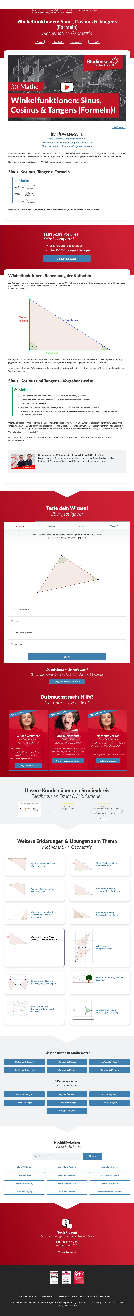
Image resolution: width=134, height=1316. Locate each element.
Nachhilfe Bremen (110, 1183)
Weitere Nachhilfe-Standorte (109, 1191)
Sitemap (89, 1296)
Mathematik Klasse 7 (109, 1062)
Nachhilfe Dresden (67, 1191)
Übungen (76, 42)
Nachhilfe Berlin (24, 1167)
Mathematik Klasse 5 (24, 1062)
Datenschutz (76, 1296)
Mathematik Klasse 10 (109, 1070)
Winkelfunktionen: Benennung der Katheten (66, 143)
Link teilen (119, 127)
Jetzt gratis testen (67, 258)
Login (109, 1296)
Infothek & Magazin (28, 1296)
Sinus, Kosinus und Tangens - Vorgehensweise (66, 146)
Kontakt (100, 1296)
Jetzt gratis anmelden (28, 765)
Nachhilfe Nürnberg (109, 1167)
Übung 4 (114, 525)
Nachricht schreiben (67, 1251)
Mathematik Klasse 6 (67, 1062)
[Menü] (38, 806)
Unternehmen (47, 1296)
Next (122, 811)
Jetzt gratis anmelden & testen (67, 681)
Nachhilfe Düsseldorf (67, 1175)
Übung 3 (83, 525)
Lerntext (58, 42)
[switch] (35, 809)
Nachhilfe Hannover (67, 1183)
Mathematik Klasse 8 (24, 1070)
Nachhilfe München (67, 1167)
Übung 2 (51, 525)
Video (39, 42)
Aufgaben (109, 1094)
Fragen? (94, 42)
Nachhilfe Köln (24, 1175)
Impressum (62, 1296)
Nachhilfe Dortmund (109, 1175)
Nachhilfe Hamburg (24, 1183)
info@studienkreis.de (67, 1305)
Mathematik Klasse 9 (67, 1070)
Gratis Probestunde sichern (68, 760)
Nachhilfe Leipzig (24, 1191)
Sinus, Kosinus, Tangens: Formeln (66, 139)
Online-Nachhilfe (72, 754)
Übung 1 (20, 525)
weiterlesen (105, 819)
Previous (50, 811)
